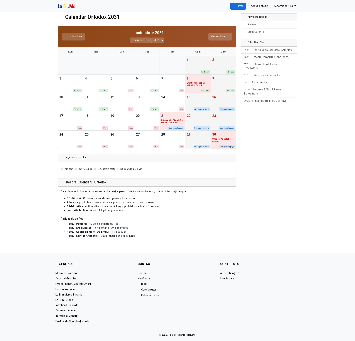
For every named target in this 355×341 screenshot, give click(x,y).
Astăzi (252, 24)
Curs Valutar (148, 289)
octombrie (75, 36)
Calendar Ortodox (151, 295)
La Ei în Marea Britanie (68, 294)
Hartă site (144, 278)
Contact (143, 273)
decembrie (218, 36)
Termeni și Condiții (66, 316)
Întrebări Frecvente (66, 305)
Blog (143, 284)
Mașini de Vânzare (66, 273)
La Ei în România (65, 289)
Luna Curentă (256, 31)
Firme (240, 6)
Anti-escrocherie (65, 310)
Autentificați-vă (229, 273)
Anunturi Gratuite (65, 278)
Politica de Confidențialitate (72, 321)
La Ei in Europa (64, 300)
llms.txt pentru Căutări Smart (73, 284)
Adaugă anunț (259, 6)
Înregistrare (227, 278)
